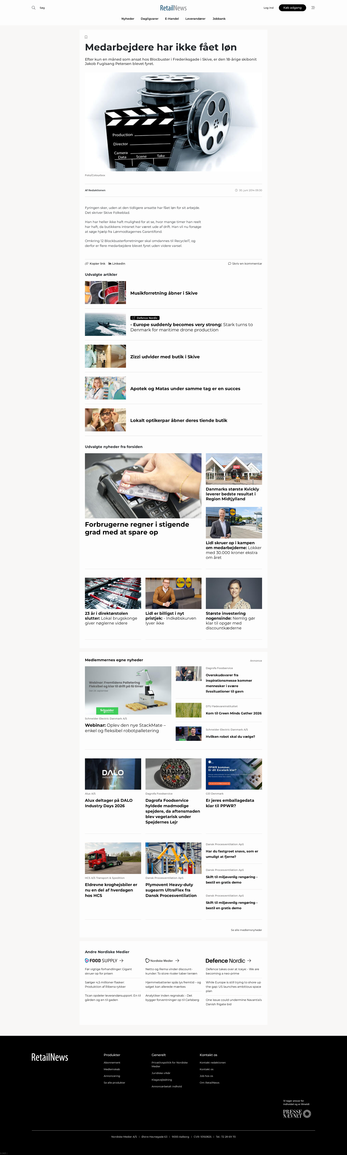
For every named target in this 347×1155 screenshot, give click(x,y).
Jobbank (219, 18)
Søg (42, 7)
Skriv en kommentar (247, 263)
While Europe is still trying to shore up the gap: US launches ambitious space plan (233, 987)
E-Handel (172, 18)
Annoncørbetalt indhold (167, 1086)
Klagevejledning (162, 1079)
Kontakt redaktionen (213, 1062)
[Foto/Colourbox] (173, 121)
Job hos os (206, 1076)
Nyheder (127, 18)
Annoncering (112, 1076)
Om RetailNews (209, 1082)
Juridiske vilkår (161, 1073)
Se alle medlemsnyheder (246, 930)
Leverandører (195, 18)
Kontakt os (206, 1069)
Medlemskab (112, 1069)
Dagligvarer (149, 18)
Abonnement (112, 1062)
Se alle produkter (114, 1082)
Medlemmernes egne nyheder (114, 660)
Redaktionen (97, 190)
